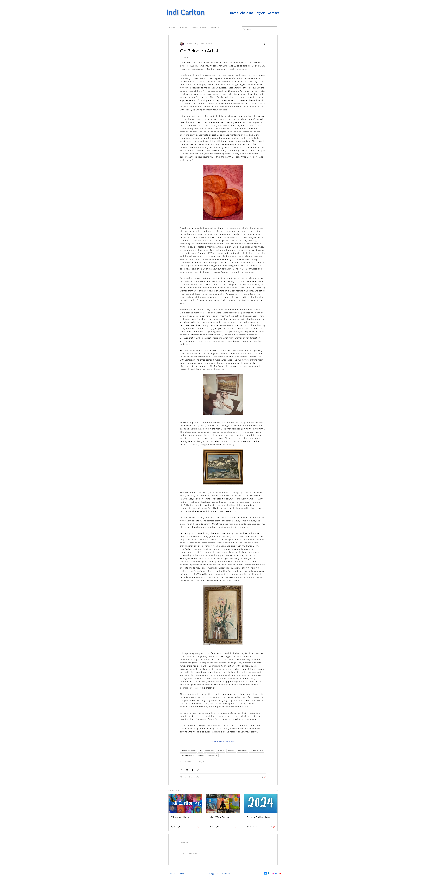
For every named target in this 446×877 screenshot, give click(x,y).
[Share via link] (198, 770)
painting (201, 755)
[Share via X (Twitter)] (187, 770)
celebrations (212, 755)
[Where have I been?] (185, 803)
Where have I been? (180, 817)
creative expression (189, 750)
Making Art (183, 28)
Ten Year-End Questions (258, 817)
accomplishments (188, 755)
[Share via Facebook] (181, 770)
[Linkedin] (269, 873)
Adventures (215, 28)
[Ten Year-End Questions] (260, 803)
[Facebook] (276, 873)
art (201, 750)
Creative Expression (199, 28)
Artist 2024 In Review (219, 817)
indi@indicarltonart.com (221, 873)
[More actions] (264, 43)
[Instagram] (273, 873)
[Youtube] (280, 873)
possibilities (242, 750)
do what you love (257, 750)
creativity (231, 750)
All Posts (171, 28)
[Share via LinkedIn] (192, 770)
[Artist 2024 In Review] (223, 803)
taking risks (209, 750)
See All (275, 790)
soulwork (221, 750)
